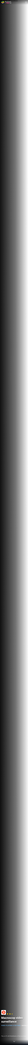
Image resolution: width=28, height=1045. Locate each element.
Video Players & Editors (10, 1025)
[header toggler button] (26, 2)
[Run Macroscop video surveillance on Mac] (14, 1031)
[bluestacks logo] (6, 2)
